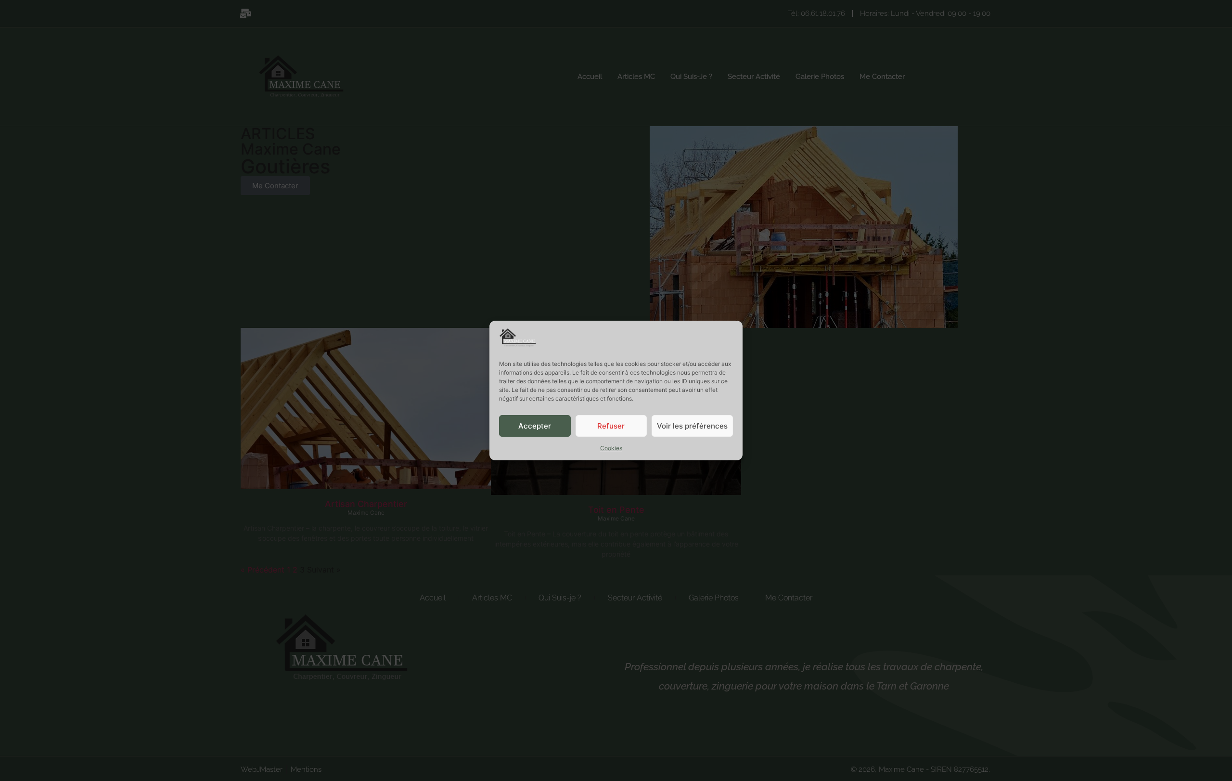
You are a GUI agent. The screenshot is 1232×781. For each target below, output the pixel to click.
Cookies (611, 448)
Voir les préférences (692, 425)
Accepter (534, 425)
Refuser (611, 425)
